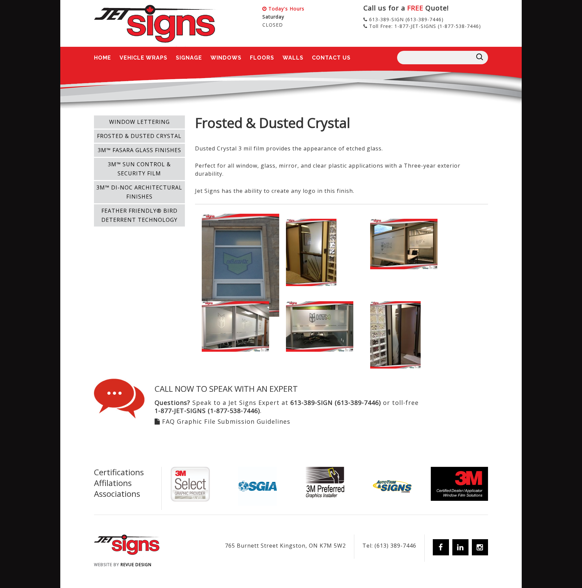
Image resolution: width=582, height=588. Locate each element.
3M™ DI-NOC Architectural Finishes (139, 192)
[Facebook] (441, 547)
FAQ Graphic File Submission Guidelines (226, 421)
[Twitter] (460, 547)
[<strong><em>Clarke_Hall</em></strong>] (240, 264)
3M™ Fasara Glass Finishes (139, 150)
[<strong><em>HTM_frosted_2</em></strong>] (235, 326)
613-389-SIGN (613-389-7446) (406, 19)
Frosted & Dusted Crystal (139, 136)
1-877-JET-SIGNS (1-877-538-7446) (437, 26)
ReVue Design (123, 564)
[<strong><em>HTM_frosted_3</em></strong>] (319, 326)
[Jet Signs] (156, 25)
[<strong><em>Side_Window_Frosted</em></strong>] (395, 334)
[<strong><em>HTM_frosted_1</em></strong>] (404, 243)
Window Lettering (139, 122)
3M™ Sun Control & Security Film (139, 169)
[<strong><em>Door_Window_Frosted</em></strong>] (311, 251)
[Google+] (480, 547)
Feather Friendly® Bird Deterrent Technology (139, 215)
